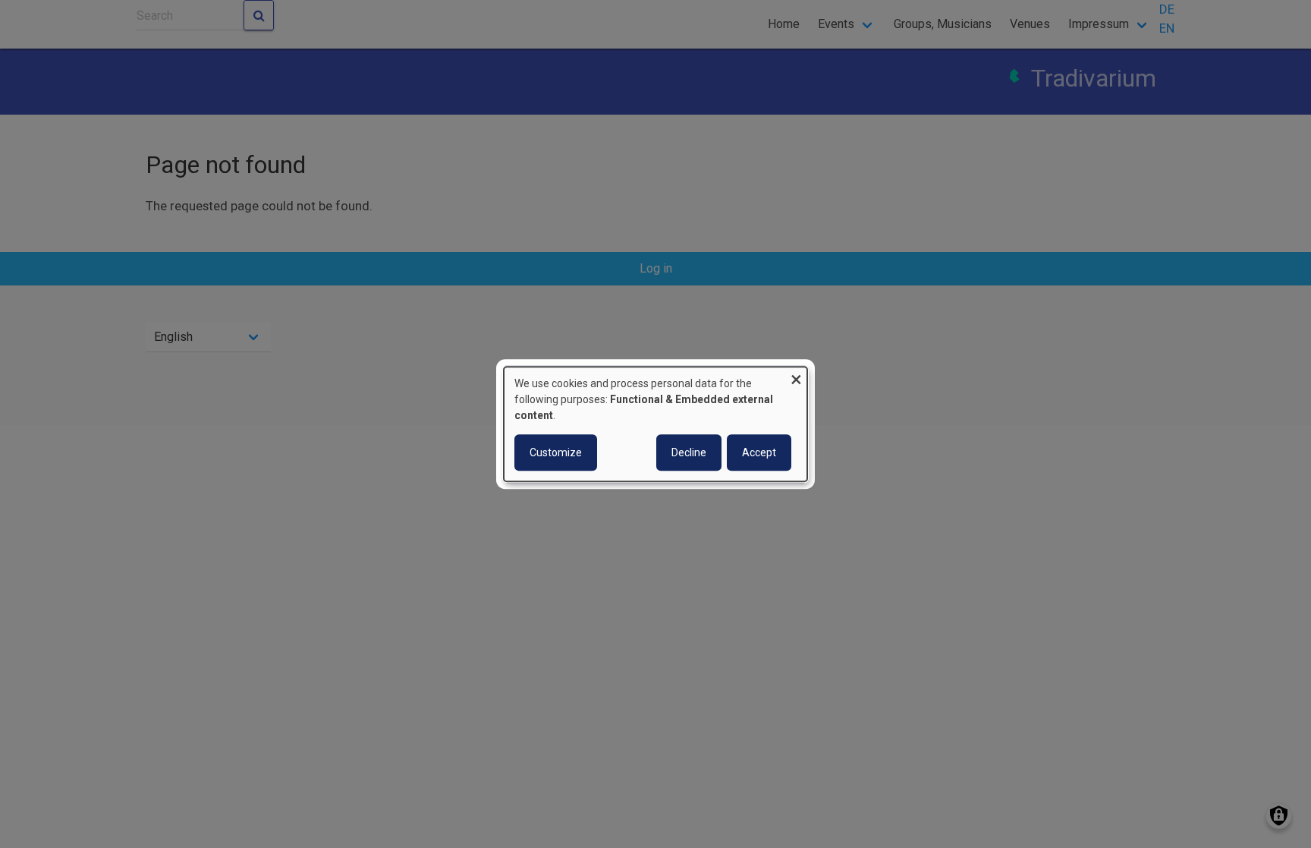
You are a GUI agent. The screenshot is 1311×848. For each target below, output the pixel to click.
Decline (688, 452)
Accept (759, 452)
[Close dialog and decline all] (795, 376)
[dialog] (655, 424)
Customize (556, 452)
